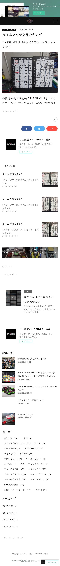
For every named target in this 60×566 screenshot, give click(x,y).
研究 (28, 438)
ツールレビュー (35, 458)
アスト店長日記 (14, 469)
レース (40, 443)
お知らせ (11, 438)
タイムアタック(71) (10, 111)
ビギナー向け (34, 448)
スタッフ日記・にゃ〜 (17, 443)
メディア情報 (12, 448)
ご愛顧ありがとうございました (32, 358)
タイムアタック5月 (12, 223)
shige (9, 453)
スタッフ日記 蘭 (40, 474)
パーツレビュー (14, 464)
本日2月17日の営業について (31, 400)
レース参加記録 (14, 484)
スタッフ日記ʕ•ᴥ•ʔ (15, 474)
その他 (42, 489)
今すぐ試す (39, 13)
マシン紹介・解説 (15, 479)
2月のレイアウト (26, 414)
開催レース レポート (18, 489)
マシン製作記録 (38, 464)
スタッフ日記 (37, 469)
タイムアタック (9, 30)
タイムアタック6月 (12, 198)
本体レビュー (13, 458)
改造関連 (26, 453)
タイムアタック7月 (12, 173)
